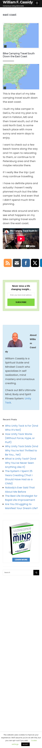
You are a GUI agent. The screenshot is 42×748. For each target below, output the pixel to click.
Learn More (21, 559)
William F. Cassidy (18, 2)
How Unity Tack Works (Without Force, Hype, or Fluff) (20, 438)
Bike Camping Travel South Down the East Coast (19, 55)
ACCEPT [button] (25, 744)
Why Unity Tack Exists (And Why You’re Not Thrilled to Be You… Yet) (21, 450)
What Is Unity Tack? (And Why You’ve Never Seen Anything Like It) (20, 463)
